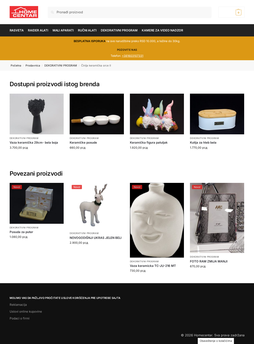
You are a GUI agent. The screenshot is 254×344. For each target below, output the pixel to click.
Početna (16, 65)
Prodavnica (33, 65)
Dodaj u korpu (36, 156)
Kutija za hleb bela (203, 142)
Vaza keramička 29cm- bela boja (34, 142)
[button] (231, 12)
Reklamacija (18, 305)
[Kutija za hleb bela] (217, 114)
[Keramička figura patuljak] (157, 114)
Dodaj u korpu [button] (36, 245)
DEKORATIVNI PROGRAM (60, 65)
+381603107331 (132, 55)
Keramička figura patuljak (149, 142)
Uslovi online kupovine (26, 311)
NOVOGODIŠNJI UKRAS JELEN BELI (95, 238)
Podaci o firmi (20, 318)
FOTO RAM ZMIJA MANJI (208, 261)
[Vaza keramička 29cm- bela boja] (37, 114)
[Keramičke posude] (97, 114)
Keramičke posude (83, 142)
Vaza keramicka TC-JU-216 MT (153, 266)
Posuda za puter (21, 232)
